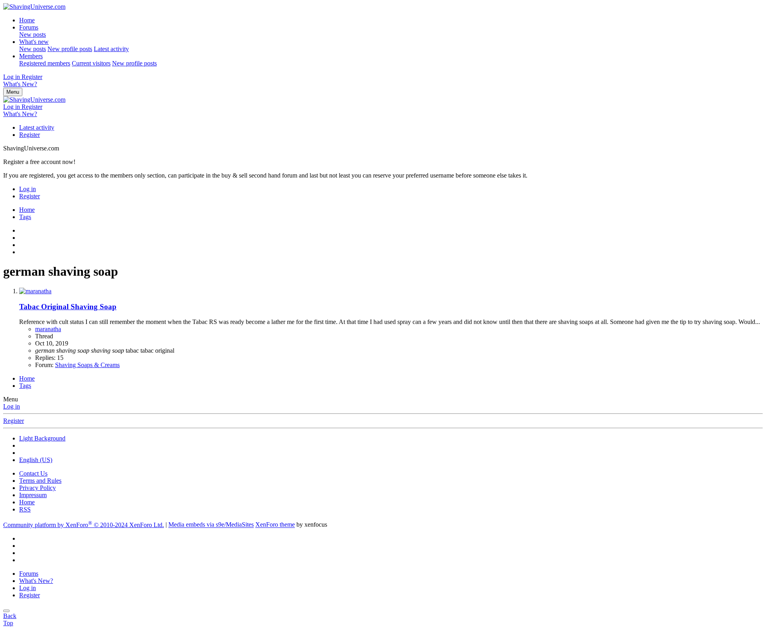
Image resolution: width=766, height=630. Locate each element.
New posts (32, 34)
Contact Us (33, 473)
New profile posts (69, 48)
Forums (28, 27)
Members (31, 56)
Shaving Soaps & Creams (87, 364)
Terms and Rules (40, 480)
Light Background (42, 438)
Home (27, 20)
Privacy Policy (37, 487)
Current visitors (91, 63)
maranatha (48, 329)
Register (29, 134)
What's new (34, 41)
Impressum (33, 495)
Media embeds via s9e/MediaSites (211, 524)
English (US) (35, 459)
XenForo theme (275, 524)
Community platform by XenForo (83, 524)
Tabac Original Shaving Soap (67, 306)
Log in (11, 406)
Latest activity (111, 48)
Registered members (44, 63)
